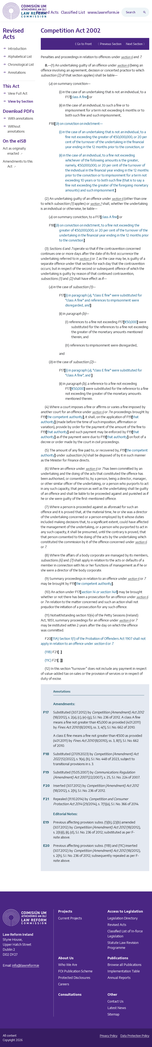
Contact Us (115, 1001)
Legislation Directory (123, 918)
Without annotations (16, 128)
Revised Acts (117, 924)
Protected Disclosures (74, 977)
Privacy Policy (108, 1036)
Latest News (117, 1008)
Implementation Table (124, 971)
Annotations (16, 72)
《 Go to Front (82, 44)
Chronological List (20, 64)
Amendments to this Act (18, 163)
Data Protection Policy (134, 1036)
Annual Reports (119, 977)
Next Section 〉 (136, 44)
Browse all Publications (124, 964)
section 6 (127, 57)
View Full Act (17, 93)
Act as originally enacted (14, 150)
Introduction (16, 48)
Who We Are (67, 964)
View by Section (20, 101)
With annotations (20, 118)
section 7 (96, 204)
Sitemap (113, 1014)
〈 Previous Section (108, 44)
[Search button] (145, 12)
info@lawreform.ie (25, 965)
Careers (63, 984)
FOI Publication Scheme (75, 971)
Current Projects (70, 918)
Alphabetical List (19, 56)
